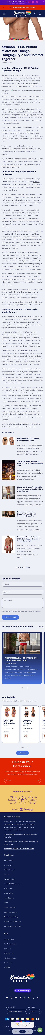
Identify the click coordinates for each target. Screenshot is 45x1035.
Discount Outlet (10, 879)
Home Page (8, 860)
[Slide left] (18, 688)
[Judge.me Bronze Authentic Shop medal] (32, 800)
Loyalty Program (10, 907)
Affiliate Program (10, 958)
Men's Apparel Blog (11, 917)
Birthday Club (9, 953)
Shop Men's (8, 865)
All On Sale (8, 888)
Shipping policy (34, 1030)
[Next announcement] (41, 7)
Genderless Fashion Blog (13, 926)
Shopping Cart (9, 939)
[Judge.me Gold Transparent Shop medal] (12, 800)
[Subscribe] (38, 780)
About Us (7, 949)
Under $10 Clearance (12, 884)
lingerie (15, 824)
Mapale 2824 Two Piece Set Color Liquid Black (28, 721)
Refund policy (37, 1027)
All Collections (9, 898)
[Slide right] (27, 688)
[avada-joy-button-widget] (39, 1030)
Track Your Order (10, 944)
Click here (38, 302)
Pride (6, 902)
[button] (4, 13)
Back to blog (24, 567)
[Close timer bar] (43, 1)
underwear (6, 78)
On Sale (7, 874)
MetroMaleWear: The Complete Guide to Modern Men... (21, 659)
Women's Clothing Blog (12, 921)
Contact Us (8, 963)
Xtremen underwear (28, 305)
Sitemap (7, 967)
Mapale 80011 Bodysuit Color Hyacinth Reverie (9, 721)
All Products (8, 893)
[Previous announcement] (4, 7)
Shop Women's (9, 870)
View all (40, 626)
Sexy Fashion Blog (10, 912)
